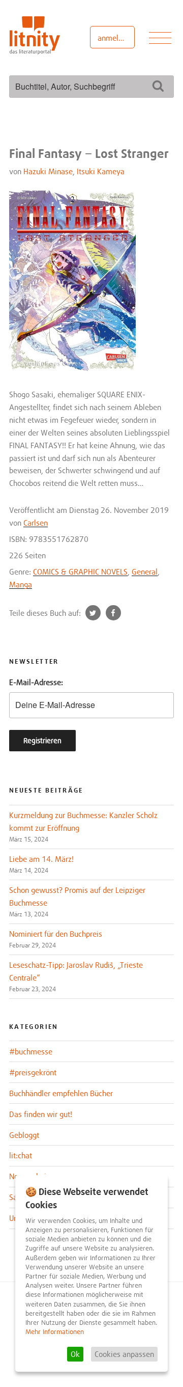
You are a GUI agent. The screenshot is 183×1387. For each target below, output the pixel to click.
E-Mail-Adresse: (36, 682)
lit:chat (20, 1155)
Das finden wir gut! (40, 1114)
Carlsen (35, 522)
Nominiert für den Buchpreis (55, 933)
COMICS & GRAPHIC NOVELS (80, 571)
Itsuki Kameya (101, 171)
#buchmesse (30, 1051)
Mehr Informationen (54, 1332)
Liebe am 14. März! (41, 858)
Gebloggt (24, 1134)
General (145, 571)
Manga (20, 584)
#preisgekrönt (32, 1072)
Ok (75, 1353)
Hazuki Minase (48, 171)
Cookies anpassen (124, 1353)
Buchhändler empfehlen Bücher (61, 1093)
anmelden (114, 37)
